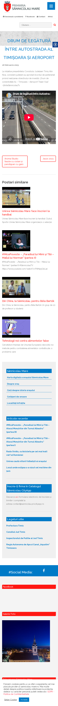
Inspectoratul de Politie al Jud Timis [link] (24, 538)
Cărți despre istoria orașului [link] (21, 390)
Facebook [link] (31, 17)
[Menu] (51, 6)
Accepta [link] (24, 700)
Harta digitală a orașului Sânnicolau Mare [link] (28, 377)
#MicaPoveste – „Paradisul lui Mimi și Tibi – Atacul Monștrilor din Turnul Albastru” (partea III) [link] (27, 428)
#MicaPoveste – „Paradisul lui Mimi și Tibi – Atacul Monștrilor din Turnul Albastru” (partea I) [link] (27, 441)
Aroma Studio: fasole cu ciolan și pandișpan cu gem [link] (14, 161)
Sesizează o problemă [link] (14, 17)
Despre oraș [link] (13, 384)
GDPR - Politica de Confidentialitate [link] (29, 692)
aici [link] (16, 497)
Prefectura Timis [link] (15, 526)
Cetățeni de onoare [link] (17, 397)
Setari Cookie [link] (10, 699)
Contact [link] (42, 17)
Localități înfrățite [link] (16, 403)
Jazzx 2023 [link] (48, 158)
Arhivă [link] (50, 17)
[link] (29, 7)
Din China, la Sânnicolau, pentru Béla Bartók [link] (28, 301)
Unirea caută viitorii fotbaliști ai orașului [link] (26, 461)
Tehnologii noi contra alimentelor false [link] (25, 340)
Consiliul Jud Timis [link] (15, 532)
